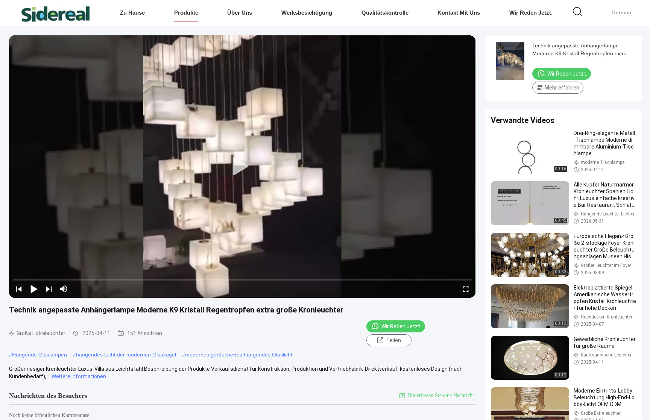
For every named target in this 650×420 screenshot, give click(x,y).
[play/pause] (33, 288)
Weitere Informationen (79, 376)
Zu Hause (132, 12)
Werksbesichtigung (306, 12)
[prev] (18, 288)
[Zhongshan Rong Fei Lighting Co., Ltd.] (55, 13)
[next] (48, 288)
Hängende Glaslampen (39, 355)
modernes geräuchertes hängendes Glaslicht (238, 355)
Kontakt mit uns (458, 12)
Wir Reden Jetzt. (531, 12)
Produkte (186, 12)
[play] (242, 166)
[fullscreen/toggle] (465, 288)
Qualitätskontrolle (385, 12)
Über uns (239, 12)
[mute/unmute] (63, 288)
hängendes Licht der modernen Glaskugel (126, 355)
